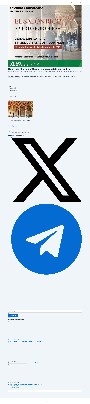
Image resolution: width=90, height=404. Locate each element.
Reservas (70, 2)
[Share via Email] (11, 277)
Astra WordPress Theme (52, 401)
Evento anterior (15, 385)
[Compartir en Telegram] (46, 275)
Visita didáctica (13, 126)
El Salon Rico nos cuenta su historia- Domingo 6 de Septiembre (25, 362)
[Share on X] (46, 201)
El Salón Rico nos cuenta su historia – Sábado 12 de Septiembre (25, 384)
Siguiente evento (15, 387)
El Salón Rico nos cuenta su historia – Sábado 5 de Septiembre (24, 341)
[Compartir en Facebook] (11, 137)
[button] (72, 2)
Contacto (77, 2)
